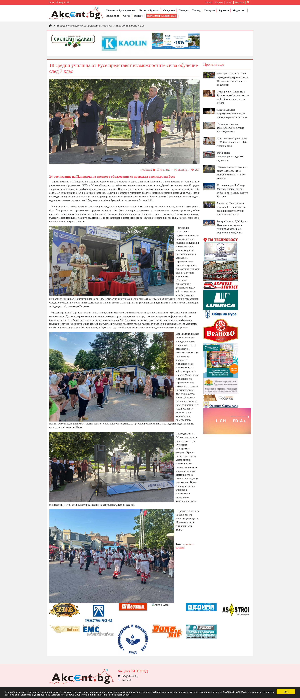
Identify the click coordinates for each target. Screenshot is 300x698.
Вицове (138, 15)
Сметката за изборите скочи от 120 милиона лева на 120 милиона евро (232, 142)
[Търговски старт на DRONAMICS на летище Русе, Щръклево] (209, 125)
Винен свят (112, 15)
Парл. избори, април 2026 (161, 15)
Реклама (219, 2)
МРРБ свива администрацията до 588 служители (230, 156)
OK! (286, 692)
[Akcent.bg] (76, 13)
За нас (229, 2)
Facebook (126, 680)
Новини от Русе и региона (120, 10)
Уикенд (196, 10)
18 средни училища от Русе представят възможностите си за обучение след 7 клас (100, 25)
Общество (169, 10)
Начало (209, 2)
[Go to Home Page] (50, 25)
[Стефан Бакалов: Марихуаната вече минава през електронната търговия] (209, 110)
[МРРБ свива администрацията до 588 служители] (209, 154)
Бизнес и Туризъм (149, 10)
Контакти (239, 2)
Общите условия (84, 694)
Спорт (126, 15)
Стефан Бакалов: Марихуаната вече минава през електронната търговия (232, 113)
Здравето (224, 10)
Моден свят (239, 10)
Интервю (209, 10)
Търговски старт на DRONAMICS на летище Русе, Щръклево (230, 128)
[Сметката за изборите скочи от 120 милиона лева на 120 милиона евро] (209, 140)
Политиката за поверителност (113, 694)
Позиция (183, 10)
